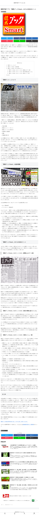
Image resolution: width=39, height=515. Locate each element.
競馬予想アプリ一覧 (4, 430)
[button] (32, 41)
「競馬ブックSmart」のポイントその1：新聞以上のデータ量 (19, 70)
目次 (18, 62)
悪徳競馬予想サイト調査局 (28, 424)
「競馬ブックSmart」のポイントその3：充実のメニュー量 (18, 73)
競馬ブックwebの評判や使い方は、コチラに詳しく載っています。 (14, 421)
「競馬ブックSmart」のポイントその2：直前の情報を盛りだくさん (20, 71)
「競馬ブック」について (11, 65)
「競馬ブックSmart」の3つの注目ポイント (15, 68)
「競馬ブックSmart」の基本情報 (13, 66)
